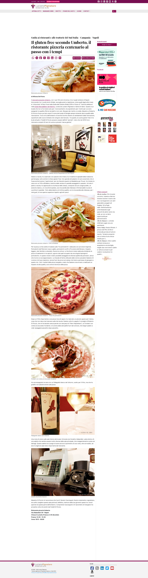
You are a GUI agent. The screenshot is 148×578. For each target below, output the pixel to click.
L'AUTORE (33, 1)
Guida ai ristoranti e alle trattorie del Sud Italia (54, 37)
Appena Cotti (36, 11)
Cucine (79, 11)
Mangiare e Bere (48, 11)
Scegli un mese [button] (106, 44)
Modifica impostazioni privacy (50, 572)
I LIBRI (38, 1)
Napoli (95, 37)
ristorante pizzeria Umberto (41, 100)
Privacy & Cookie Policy (37, 572)
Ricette (58, 11)
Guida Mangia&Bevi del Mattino (44, 106)
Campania (85, 37)
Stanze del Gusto (69, 11)
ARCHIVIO (42, 1)
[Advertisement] (74, 24)
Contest (86, 11)
